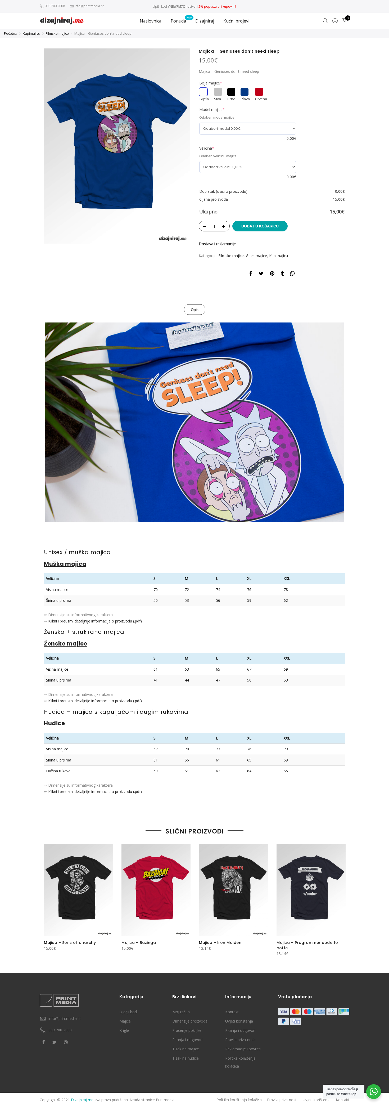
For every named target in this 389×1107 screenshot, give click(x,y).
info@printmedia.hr (64, 1018)
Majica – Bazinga (138, 942)
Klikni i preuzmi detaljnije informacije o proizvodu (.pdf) (95, 621)
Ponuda (178, 21)
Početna (10, 33)
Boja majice (210, 83)
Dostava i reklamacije (217, 243)
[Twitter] (55, 1041)
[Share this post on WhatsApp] (292, 274)
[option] (117, 146)
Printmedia (165, 1099)
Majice (125, 1021)
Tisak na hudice (185, 1058)
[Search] (325, 20)
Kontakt (232, 1011)
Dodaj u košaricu (260, 226)
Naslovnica (150, 21)
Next (352, 422)
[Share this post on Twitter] (261, 274)
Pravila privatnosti (240, 1039)
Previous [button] (49, 896)
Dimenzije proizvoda (189, 1021)
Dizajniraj (204, 21)
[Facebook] (44, 1041)
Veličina (206, 148)
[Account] (335, 20)
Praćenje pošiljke (186, 1030)
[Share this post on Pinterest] (272, 274)
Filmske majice (57, 33)
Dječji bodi (128, 1011)
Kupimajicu (31, 33)
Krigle (124, 1030)
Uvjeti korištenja (239, 1021)
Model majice (212, 109)
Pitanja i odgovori (187, 1039)
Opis (194, 309)
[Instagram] (66, 1041)
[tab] (194, 309)
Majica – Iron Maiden (220, 942)
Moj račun (181, 1011)
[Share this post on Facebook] (250, 274)
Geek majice (256, 255)
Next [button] (340, 896)
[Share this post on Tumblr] (282, 274)
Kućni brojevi (236, 21)
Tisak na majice (185, 1048)
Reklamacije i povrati (243, 1048)
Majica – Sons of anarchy (70, 942)
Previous (37, 422)
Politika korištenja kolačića (239, 1099)
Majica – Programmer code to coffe (307, 945)
